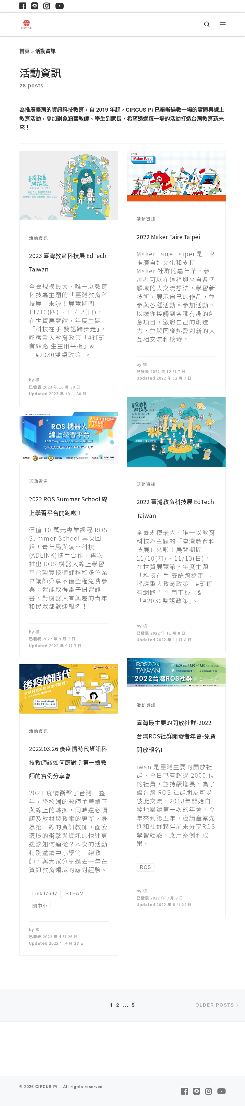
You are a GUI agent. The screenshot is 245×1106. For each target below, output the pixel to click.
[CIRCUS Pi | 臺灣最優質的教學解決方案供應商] (26, 23)
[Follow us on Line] (34, 6)
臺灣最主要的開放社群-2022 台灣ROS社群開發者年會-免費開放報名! (176, 736)
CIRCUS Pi (46, 1086)
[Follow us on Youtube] (59, 6)
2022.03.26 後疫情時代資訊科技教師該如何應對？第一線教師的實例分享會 (68, 762)
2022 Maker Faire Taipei (168, 236)
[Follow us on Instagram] (46, 6)
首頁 (24, 50)
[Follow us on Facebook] (22, 6)
